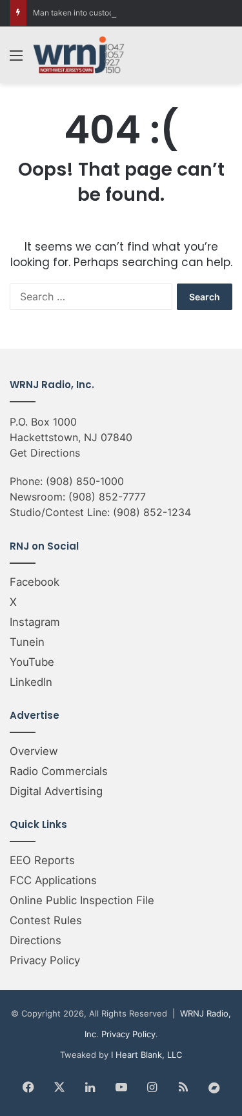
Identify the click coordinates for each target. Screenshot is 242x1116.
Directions (35, 940)
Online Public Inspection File (82, 900)
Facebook (34, 581)
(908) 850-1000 (85, 481)
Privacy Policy (45, 960)
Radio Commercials (59, 771)
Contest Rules (46, 920)
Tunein (27, 642)
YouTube (32, 662)
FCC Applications (53, 880)
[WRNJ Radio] (78, 55)
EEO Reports (42, 860)
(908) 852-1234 (152, 512)
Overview (34, 751)
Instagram (35, 621)
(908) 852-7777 (107, 496)
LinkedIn (31, 682)
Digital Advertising (56, 791)
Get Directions (45, 452)
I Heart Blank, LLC (146, 1054)
